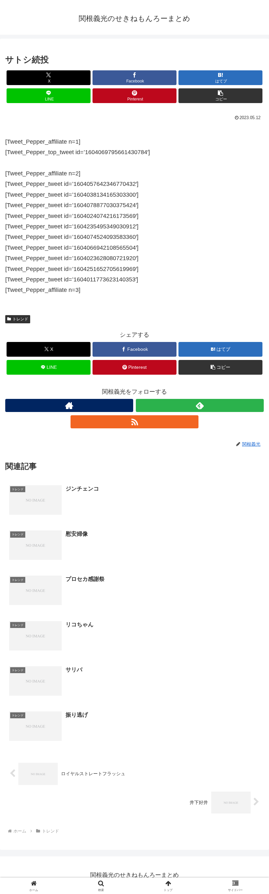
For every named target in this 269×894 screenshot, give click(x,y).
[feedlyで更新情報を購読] (200, 405)
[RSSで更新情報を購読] (134, 421)
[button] (220, 95)
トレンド (20, 319)
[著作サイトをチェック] (69, 405)
